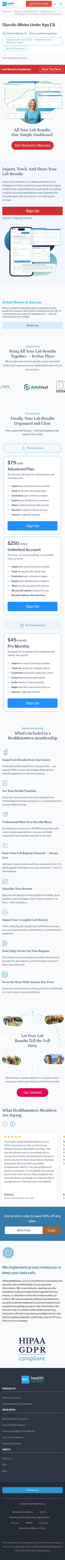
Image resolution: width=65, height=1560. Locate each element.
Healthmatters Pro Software (17, 1404)
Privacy (15, 1523)
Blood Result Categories (15, 1418)
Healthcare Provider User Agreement (29, 1517)
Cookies (43, 1523)
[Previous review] (5, 1124)
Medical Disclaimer (23, 1512)
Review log (32, 325)
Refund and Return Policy (32, 1528)
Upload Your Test (38, 3)
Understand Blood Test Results (18, 1431)
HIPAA (29, 1523)
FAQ (4, 1464)
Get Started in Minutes (32, 145)
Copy (51, 1230)
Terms (43, 1512)
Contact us (32, 1490)
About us (7, 1458)
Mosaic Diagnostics (16, 48)
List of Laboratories (12, 1437)
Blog (4, 1471)
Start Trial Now (51, 69)
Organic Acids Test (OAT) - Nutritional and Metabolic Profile (28, 41)
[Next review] (12, 1124)
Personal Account (11, 1397)
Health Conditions (12, 1443)
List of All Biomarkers (13, 1425)
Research (6, 11)
